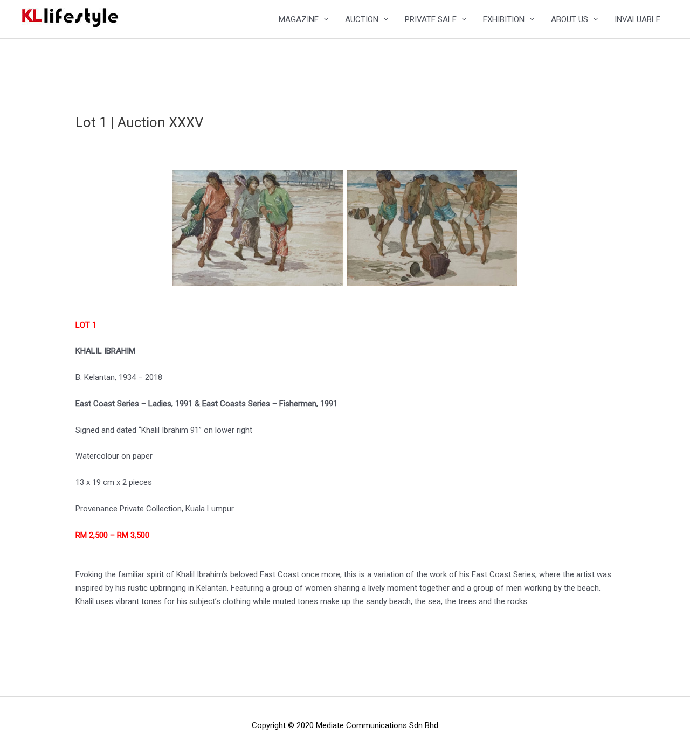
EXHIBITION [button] (504, 19)
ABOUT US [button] (569, 19)
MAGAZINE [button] (299, 19)
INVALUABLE (637, 19)
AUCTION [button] (361, 19)
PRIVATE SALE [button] (431, 19)
